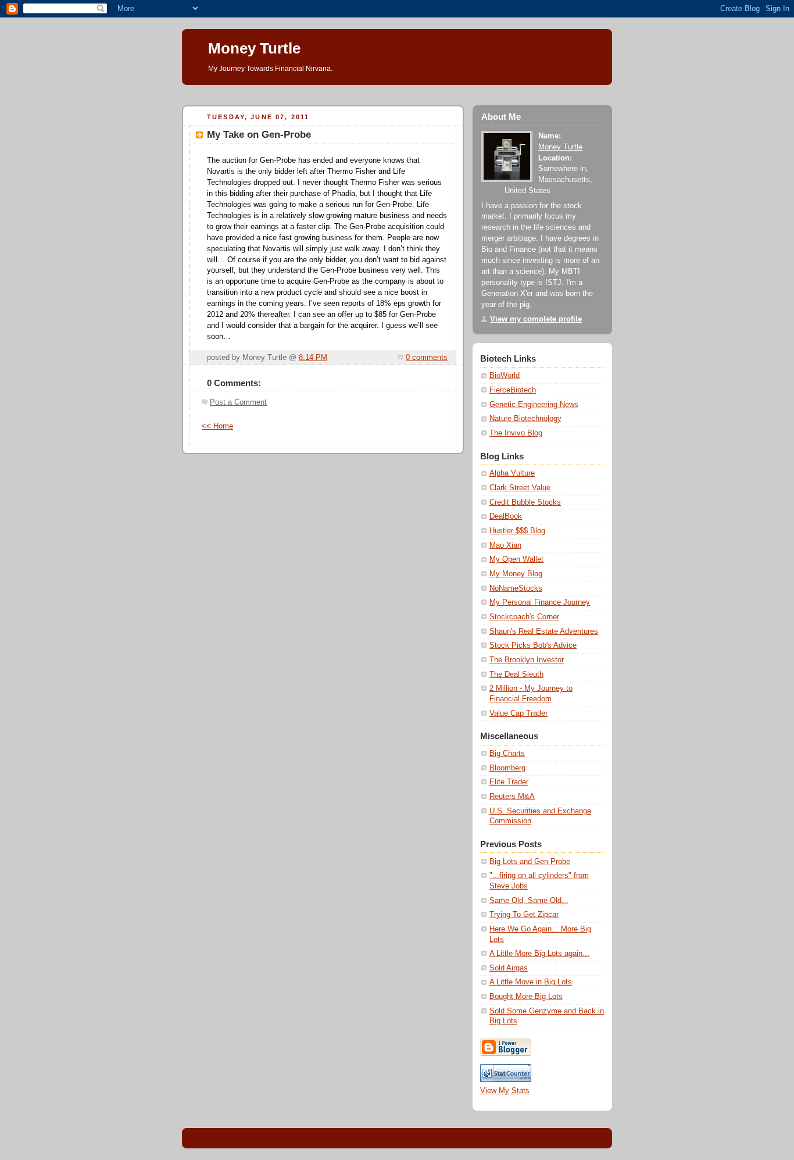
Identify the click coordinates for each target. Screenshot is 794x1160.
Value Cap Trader (518, 713)
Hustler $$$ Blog (517, 531)
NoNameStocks (515, 588)
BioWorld (504, 376)
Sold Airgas (508, 968)
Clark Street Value (519, 488)
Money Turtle (254, 48)
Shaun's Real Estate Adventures (543, 631)
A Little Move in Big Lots (530, 982)
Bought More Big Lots (526, 997)
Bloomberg (507, 768)
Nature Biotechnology (525, 419)
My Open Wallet (516, 559)
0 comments (427, 358)
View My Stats (505, 1091)
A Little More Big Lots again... (539, 954)
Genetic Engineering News (533, 405)
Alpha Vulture (512, 473)
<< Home (217, 426)
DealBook (505, 516)
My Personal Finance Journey (539, 602)
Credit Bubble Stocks (525, 502)
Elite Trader (508, 782)
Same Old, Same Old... (528, 901)
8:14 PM (313, 358)
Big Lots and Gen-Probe (529, 862)
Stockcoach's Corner (524, 617)
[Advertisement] (393, 89)
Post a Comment (238, 402)
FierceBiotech (512, 390)
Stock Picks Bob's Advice (533, 645)
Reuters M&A (512, 797)
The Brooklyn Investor (526, 660)
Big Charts (507, 753)
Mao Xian (505, 545)
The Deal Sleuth (516, 674)
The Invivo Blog (515, 433)
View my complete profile (536, 319)
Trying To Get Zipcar (524, 915)
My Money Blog (515, 574)
